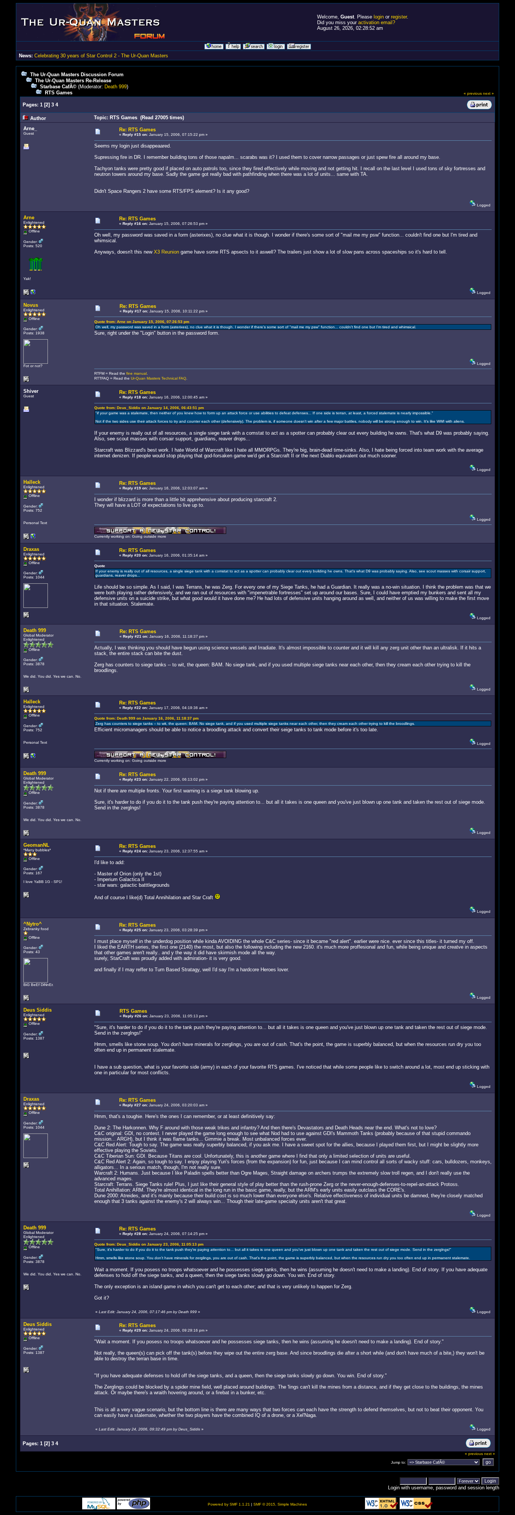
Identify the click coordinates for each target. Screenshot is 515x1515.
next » (488, 93)
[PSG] (33, 294)
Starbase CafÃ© (58, 86)
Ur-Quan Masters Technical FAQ (158, 378)
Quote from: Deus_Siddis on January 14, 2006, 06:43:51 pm (149, 408)
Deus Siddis (37, 1010)
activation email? (376, 22)
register (399, 17)
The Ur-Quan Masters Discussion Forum (77, 74)
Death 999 (115, 86)
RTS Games (58, 92)
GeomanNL (36, 845)
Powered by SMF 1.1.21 (229, 1504)
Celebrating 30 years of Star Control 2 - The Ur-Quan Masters (101, 55)
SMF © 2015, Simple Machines (280, 1504)
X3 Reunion (166, 252)
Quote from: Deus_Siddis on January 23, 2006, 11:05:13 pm (149, 1244)
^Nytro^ (32, 924)
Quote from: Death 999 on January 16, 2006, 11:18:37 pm (146, 718)
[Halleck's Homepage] (33, 538)
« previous (473, 93)
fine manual (136, 373)
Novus (30, 305)
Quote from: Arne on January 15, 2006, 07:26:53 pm (141, 322)
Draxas (31, 549)
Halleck (31, 482)
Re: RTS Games (137, 129)
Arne (28, 217)
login (379, 17)
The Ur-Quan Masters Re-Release (73, 80)
